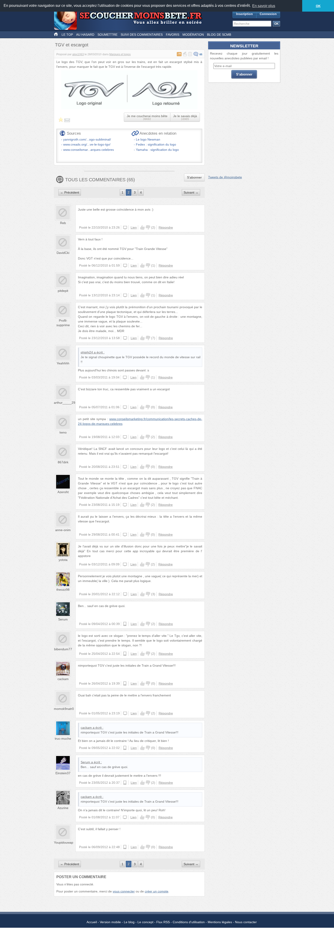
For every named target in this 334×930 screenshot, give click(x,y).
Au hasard (85, 34)
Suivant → (191, 192)
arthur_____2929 (66, 402)
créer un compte (156, 891)
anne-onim (63, 530)
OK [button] (318, 6)
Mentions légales (220, 922)
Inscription (244, 14)
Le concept (145, 922)
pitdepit (63, 290)
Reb (63, 223)
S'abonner (194, 177)
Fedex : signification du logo (156, 144)
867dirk (63, 462)
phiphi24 (87, 352)
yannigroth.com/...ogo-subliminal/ (87, 139)
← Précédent (69, 192)
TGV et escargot (71, 44)
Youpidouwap (63, 842)
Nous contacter (246, 922)
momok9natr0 (64, 709)
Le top (67, 34)
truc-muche (63, 738)
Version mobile (110, 922)
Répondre (166, 227)
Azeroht (63, 492)
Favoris (172, 34)
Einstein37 (62, 773)
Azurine (62, 808)
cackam (63, 679)
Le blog (129, 922)
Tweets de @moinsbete (225, 177)
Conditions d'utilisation (189, 922)
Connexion (268, 14)
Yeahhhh (63, 363)
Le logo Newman (148, 139)
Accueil (92, 922)
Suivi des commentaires (142, 34)
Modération (193, 34)
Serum (63, 619)
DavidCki (63, 253)
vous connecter (124, 891)
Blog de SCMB (219, 34)
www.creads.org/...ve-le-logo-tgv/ (86, 144)
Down (148, 227)
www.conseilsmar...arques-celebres (88, 149)
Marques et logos (120, 54)
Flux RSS (163, 922)
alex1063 (78, 54)
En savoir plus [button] (263, 6)
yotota (63, 560)
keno (63, 432)
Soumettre (107, 34)
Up (142, 227)
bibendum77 (63, 649)
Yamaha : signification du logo (157, 149)
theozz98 (63, 589)
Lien (134, 227)
